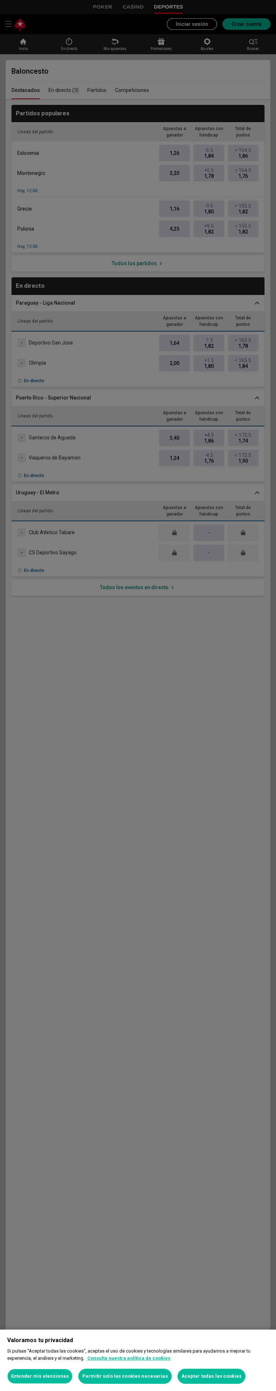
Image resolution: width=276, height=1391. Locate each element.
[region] (138, 1360)
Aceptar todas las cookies (211, 1376)
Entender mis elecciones (40, 1376)
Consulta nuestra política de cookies (128, 1358)
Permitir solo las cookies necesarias (125, 1376)
